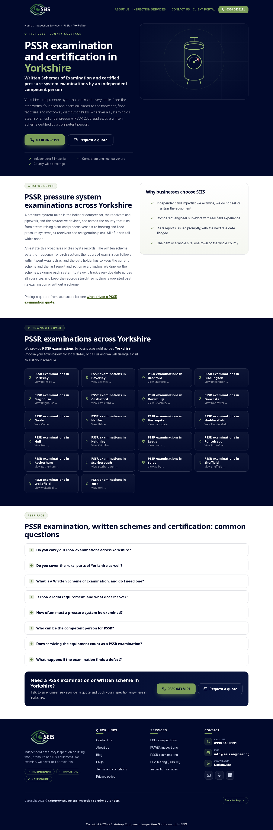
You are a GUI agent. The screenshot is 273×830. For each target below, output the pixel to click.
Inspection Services (149, 9)
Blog (99, 755)
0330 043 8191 (47, 140)
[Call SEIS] (219, 775)
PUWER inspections (164, 747)
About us (102, 747)
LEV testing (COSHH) (165, 762)
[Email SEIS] (209, 775)
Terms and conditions (111, 769)
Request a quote (93, 140)
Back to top (233, 800)
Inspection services (164, 769)
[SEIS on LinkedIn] (230, 775)
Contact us (181, 9)
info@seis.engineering (231, 754)
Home (28, 25)
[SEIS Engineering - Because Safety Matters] (51, 9)
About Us (122, 9)
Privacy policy (105, 777)
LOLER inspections (163, 740)
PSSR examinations (164, 755)
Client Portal (204, 9)
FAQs (100, 762)
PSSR (67, 25)
